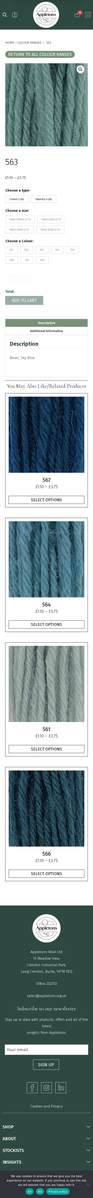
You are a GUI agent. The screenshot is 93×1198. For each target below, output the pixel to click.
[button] (80, 69)
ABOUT (9, 1138)
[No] (87, 1184)
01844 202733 (46, 983)
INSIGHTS (12, 1162)
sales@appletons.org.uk (46, 996)
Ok (30, 1191)
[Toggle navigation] (87, 14)
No (40, 1191)
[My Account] (15, 15)
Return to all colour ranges (40, 54)
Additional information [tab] (46, 331)
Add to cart (24, 300)
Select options (46, 499)
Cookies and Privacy (46, 1106)
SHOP (8, 1126)
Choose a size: (17, 211)
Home (9, 43)
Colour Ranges (30, 43)
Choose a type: (17, 190)
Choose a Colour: (19, 241)
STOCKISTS (13, 1150)
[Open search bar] (5, 14)
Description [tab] (46, 323)
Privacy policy (57, 1191)
